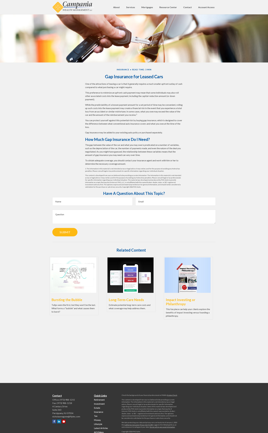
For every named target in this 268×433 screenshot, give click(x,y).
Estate (97, 407)
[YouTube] (64, 421)
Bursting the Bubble (67, 300)
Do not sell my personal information (162, 427)
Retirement (99, 399)
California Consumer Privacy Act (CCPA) (138, 425)
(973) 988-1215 (67, 399)
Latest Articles (101, 428)
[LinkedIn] (59, 421)
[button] (116, 7)
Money (97, 420)
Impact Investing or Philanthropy (180, 302)
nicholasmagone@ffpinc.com (66, 416)
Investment (99, 403)
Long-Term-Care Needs (126, 300)
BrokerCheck (172, 395)
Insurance (98, 411)
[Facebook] (54, 421)
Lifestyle (98, 424)
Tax (95, 416)
